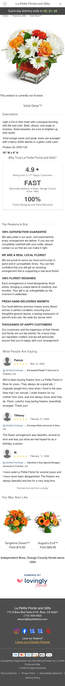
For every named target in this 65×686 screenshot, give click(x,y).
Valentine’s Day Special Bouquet (43, 462)
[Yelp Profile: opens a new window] (48, 631)
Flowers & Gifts (19, 15)
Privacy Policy (28, 673)
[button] (57, 677)
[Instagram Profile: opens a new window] (16, 631)
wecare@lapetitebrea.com (32, 619)
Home (5, 15)
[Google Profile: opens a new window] (32, 631)
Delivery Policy (32, 678)
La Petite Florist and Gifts (33, 3)
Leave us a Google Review (32, 642)
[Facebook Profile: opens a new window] (24, 631)
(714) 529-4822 (33, 615)
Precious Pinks (34, 425)
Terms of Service (9, 673)
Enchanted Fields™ (37, 370)
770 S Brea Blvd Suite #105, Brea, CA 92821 (32, 612)
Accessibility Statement (51, 673)
